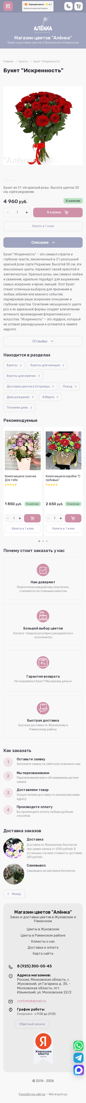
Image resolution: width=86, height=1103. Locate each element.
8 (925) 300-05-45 (34, 966)
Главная (8, 61)
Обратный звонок (32, 1024)
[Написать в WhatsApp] (78, 1046)
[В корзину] (32, 518)
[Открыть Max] (78, 1070)
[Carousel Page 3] (47, 541)
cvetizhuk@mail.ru (31, 1001)
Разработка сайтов (32, 1094)
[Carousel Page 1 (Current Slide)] (39, 541)
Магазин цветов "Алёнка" (43, 38)
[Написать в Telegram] (78, 1058)
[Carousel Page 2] (43, 541)
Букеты (23, 61)
